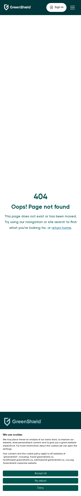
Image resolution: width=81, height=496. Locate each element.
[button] (56, 7)
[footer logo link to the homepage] (23, 423)
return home (61, 228)
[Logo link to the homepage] (17, 8)
